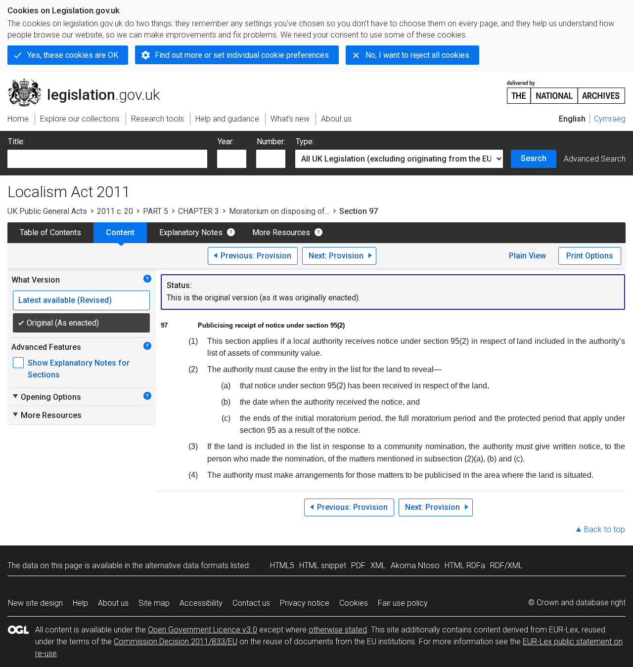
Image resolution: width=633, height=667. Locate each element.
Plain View (527, 255)
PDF (358, 565)
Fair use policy (403, 603)
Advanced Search (595, 159)
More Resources (281, 232)
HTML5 (282, 565)
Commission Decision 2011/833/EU (175, 641)
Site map (154, 603)
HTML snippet (322, 565)
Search (533, 158)
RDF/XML (506, 565)
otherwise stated (338, 629)
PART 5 (155, 211)
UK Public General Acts (47, 211)
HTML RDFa (465, 565)
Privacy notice (304, 603)
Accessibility (201, 603)
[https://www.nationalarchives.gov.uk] (566, 88)
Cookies (353, 603)
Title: (16, 141)
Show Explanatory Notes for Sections (79, 368)
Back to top (604, 529)
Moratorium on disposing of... (279, 211)
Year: (226, 141)
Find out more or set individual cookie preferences (242, 55)
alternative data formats (186, 565)
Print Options (589, 255)
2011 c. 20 (115, 211)
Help (80, 603)
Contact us (251, 603)
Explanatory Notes (191, 232)
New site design (35, 603)
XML (378, 565)
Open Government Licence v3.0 (202, 629)
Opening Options (46, 397)
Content (120, 232)
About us (113, 603)
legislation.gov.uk (89, 82)
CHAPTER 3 (198, 211)
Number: (271, 141)
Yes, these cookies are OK (72, 55)
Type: (305, 141)
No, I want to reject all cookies (417, 55)
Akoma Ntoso (415, 565)
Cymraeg (610, 119)
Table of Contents (50, 232)
